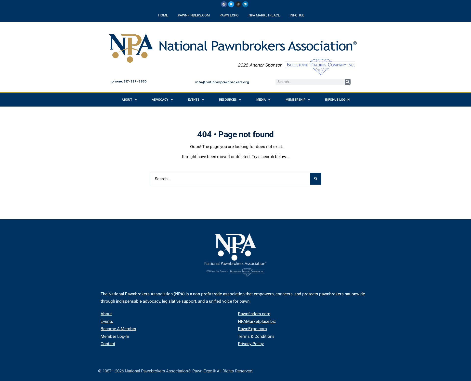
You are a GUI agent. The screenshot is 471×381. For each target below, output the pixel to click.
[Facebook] (224, 4)
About (127, 99)
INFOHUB (297, 15)
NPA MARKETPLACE (264, 15)
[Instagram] (238, 4)
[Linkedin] (245, 4)
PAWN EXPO (229, 15)
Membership (295, 99)
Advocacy (160, 99)
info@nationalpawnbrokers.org (222, 82)
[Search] (348, 82)
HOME (163, 15)
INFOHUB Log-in (337, 99)
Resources (228, 99)
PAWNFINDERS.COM (194, 15)
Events (193, 99)
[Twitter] (231, 4)
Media (261, 99)
